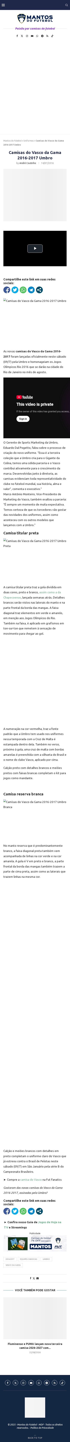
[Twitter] (22, 36)
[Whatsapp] (37, 36)
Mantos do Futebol (12, 141)
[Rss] (47, 36)
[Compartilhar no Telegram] (31, 290)
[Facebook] (17, 36)
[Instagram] (27, 36)
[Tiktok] (52, 36)
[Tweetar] (15, 290)
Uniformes (29, 141)
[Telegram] (42, 36)
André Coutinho (27, 163)
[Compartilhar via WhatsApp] (23, 290)
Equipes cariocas (28, 1259)
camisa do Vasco (31, 1179)
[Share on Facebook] (30, 1278)
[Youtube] (32, 36)
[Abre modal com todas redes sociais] (39, 290)
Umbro (46, 1259)
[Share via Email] (37, 1278)
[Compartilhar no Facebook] (6, 290)
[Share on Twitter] (34, 1278)
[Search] (66, 5)
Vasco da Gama (13, 1265)
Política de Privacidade (42, 1427)
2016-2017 (10, 1259)
